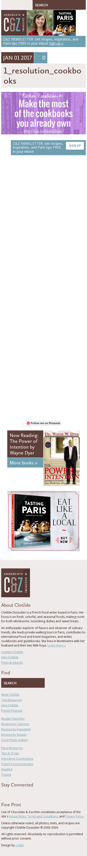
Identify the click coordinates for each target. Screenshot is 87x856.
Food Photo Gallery (14, 740)
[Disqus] (43, 227)
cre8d (19, 845)
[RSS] (30, 793)
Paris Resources (12, 748)
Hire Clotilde (9, 657)
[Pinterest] (16, 793)
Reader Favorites (12, 719)
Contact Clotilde (12, 652)
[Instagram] (23, 793)
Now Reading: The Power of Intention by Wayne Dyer (24, 444)
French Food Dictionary (17, 764)
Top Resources (11, 700)
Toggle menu (6, 5)
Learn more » (57, 645)
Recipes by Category (15, 724)
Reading (6, 769)
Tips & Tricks (10, 753)
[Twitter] (9, 793)
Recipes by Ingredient (16, 729)
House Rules (17, 816)
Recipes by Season (14, 735)
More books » (23, 463)
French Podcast (11, 711)
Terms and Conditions (42, 816)
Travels (6, 775)
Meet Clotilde (10, 695)
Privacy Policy (74, 816)
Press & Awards (12, 663)
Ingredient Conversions (17, 759)
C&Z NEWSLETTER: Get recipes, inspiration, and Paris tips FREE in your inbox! (47, 147)
